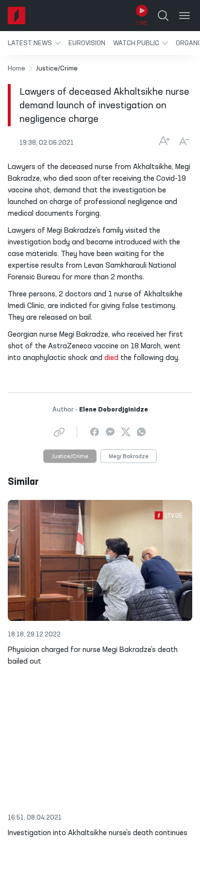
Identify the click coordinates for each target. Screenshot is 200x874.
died (111, 358)
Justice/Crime (69, 457)
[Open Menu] (184, 15)
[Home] (16, 15)
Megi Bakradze (129, 457)
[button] (34, 43)
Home (16, 68)
